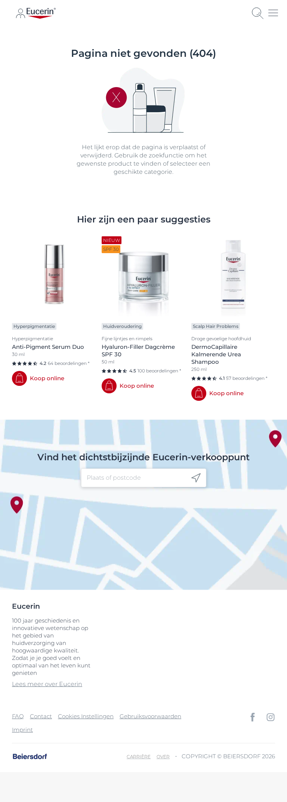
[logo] (41, 13)
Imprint (22, 729)
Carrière (139, 756)
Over (163, 756)
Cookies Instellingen (86, 716)
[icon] (196, 478)
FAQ (18, 716)
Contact (41, 716)
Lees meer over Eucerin (47, 684)
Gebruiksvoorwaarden (150, 716)
